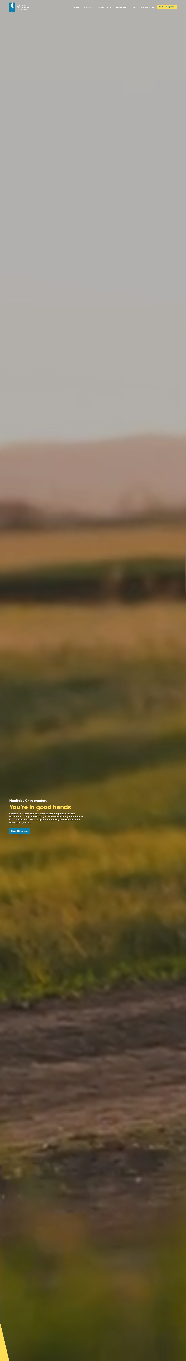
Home (76, 7)
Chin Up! (88, 7)
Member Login (147, 7)
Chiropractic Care (104, 7)
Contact (133, 7)
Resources (120, 7)
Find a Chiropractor (167, 7)
